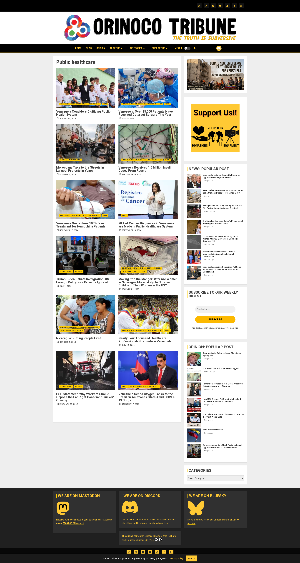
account (73, 523)
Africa (62, 160)
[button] (196, 48)
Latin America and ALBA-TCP (133, 271)
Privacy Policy (177, 558)
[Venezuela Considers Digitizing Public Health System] (85, 88)
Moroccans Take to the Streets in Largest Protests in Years (80, 169)
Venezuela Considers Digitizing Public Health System (83, 113)
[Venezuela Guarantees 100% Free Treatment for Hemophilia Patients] (85, 199)
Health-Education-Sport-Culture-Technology (80, 104)
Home (78, 48)
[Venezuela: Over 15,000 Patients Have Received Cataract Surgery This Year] (148, 88)
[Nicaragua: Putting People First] (85, 314)
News (89, 48)
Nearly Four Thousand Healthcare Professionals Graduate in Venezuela (145, 339)
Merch (178, 48)
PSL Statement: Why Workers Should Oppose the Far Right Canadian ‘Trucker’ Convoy (85, 397)
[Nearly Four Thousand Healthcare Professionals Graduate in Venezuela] (148, 314)
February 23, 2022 (69, 404)
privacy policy (220, 328)
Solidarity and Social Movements (144, 386)
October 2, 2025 (68, 174)
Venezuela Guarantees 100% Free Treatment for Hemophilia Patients (81, 224)
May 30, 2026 (128, 118)
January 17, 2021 (130, 404)
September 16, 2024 (131, 230)
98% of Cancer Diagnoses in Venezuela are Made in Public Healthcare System (146, 224)
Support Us (158, 48)
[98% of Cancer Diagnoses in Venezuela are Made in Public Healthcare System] (148, 199)
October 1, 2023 (68, 342)
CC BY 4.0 (149, 540)
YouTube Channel (214, 48)
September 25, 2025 (131, 174)
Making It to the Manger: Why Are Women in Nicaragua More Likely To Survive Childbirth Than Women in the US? (148, 282)
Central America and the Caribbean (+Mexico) (141, 268)
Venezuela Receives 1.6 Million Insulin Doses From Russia (145, 169)
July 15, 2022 (128, 345)
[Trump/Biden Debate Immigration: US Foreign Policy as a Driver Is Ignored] (85, 255)
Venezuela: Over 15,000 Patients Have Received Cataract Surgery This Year (145, 113)
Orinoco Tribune (152, 536)
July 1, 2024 (65, 286)
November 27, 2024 (69, 230)
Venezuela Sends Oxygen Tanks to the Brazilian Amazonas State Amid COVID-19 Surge (146, 397)
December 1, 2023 (130, 289)
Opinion (100, 48)
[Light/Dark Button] (187, 48)
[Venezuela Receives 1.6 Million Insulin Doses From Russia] (148, 143)
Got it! (191, 558)
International (75, 160)
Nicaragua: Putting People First (78, 338)
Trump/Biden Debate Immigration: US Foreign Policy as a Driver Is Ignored (82, 280)
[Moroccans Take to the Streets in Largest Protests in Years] (85, 143)
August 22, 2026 (68, 118)
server (138, 519)
